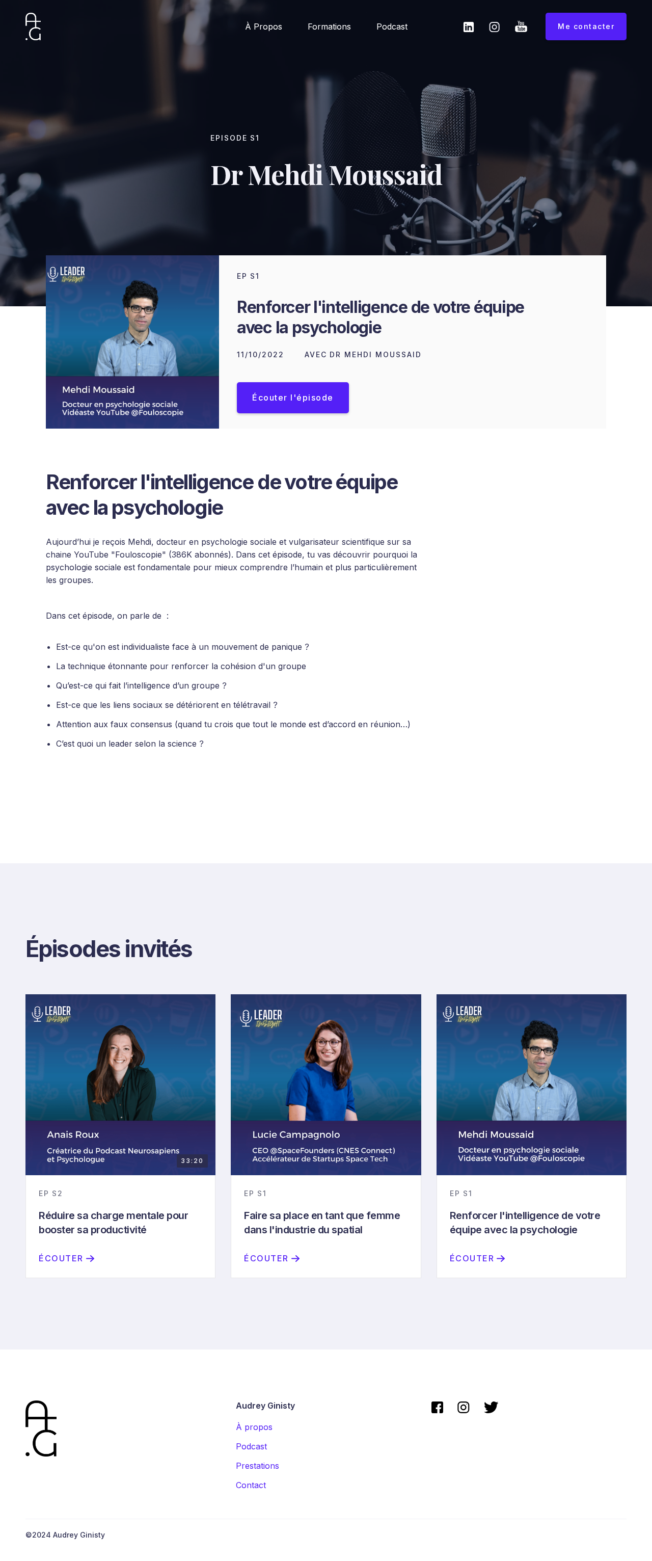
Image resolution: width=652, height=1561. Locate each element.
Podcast (392, 26)
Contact (251, 1485)
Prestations (257, 1466)
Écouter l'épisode (293, 397)
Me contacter (586, 26)
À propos (263, 26)
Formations (329, 26)
